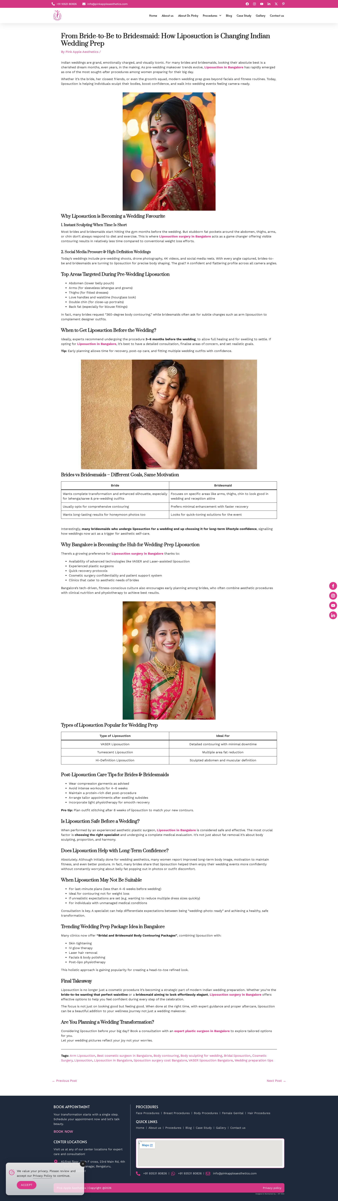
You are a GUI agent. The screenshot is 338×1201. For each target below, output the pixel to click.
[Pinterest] (283, 3)
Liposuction (83, 1060)
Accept (26, 1185)
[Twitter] (276, 3)
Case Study (244, 15)
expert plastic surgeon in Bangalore (202, 1031)
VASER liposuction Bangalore (211, 1060)
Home (153, 15)
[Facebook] (247, 3)
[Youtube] (262, 3)
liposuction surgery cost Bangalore (160, 1060)
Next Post (276, 1080)
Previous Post (64, 1080)
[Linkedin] (269, 3)
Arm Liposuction (82, 1056)
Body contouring (166, 1056)
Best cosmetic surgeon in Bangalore (124, 1056)
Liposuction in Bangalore (223, 67)
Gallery (260, 15)
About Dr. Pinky (188, 15)
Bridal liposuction (237, 1056)
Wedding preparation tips (254, 1060)
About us (167, 15)
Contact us (277, 15)
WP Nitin (281, 1194)
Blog (229, 15)
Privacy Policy (42, 1176)
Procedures (210, 15)
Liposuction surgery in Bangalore (185, 236)
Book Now (63, 1131)
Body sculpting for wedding (201, 1056)
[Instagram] (255, 3)
